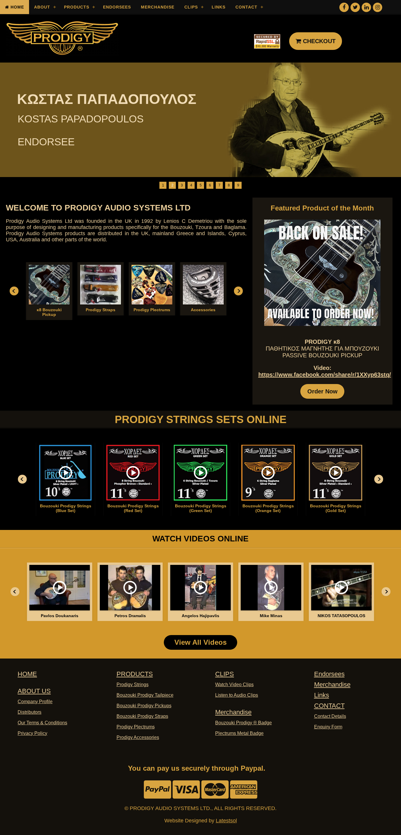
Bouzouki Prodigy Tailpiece (145, 695)
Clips (191, 7)
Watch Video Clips (234, 684)
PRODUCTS (135, 674)
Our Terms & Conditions (42, 722)
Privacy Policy (32, 733)
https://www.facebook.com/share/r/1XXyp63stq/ (324, 374)
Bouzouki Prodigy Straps (142, 716)
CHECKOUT (318, 41)
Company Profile (35, 701)
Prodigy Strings (133, 684)
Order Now (322, 391)
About (42, 7)
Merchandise (157, 7)
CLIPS (224, 674)
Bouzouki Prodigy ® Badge (243, 722)
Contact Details (330, 716)
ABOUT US (34, 691)
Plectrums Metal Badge (239, 733)
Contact (246, 7)
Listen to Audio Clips (236, 695)
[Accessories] (203, 284)
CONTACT (329, 705)
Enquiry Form (328, 726)
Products (76, 7)
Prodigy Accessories (138, 737)
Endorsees (117, 7)
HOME (27, 674)
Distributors (29, 712)
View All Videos (200, 642)
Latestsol (226, 821)
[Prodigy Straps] (100, 284)
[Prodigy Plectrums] (152, 284)
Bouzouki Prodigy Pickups (144, 705)
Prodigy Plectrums (136, 726)
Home (16, 7)
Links (218, 7)
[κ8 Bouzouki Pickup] (49, 284)
